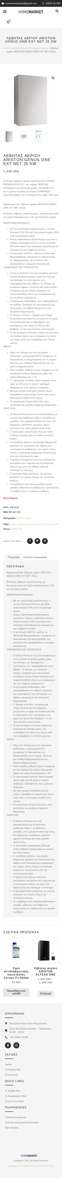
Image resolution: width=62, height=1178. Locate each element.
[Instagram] (16, 1045)
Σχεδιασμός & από (31, 1166)
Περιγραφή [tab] (13, 557)
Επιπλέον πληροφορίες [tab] (35, 557)
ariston (20, 524)
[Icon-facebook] (8, 1045)
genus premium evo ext (38, 524)
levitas (55, 524)
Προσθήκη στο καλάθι (16, 992)
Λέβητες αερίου (40, 48)
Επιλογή (45, 993)
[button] (5, 11)
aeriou (12, 524)
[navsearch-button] (57, 11)
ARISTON (17, 529)
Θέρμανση (25, 48)
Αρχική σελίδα (10, 48)
